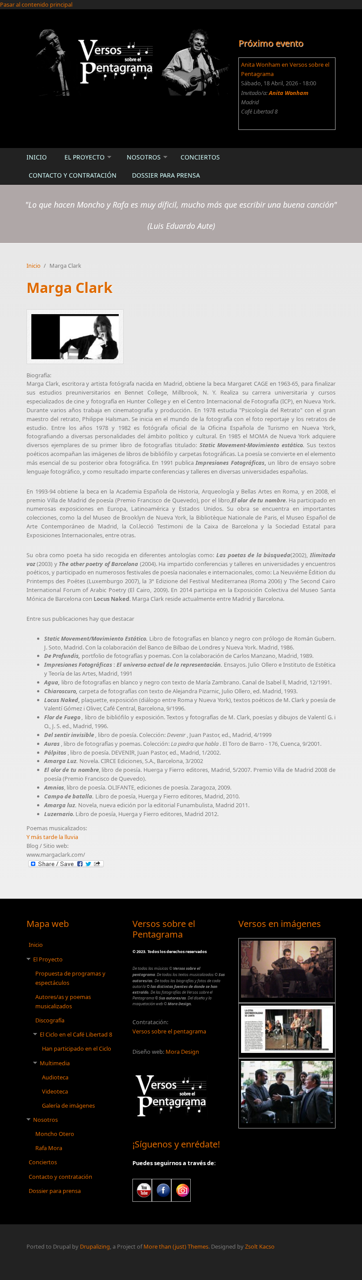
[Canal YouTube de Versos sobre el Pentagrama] (142, 1190)
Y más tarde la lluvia (52, 837)
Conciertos (200, 157)
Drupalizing (95, 1246)
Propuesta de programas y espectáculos (70, 978)
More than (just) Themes (175, 1246)
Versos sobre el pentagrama (169, 1031)
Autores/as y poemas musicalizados (63, 1001)
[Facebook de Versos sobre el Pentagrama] (162, 1190)
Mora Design (182, 1052)
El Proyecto (84, 157)
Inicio (36, 157)
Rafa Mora (48, 1148)
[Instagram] (181, 1190)
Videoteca (55, 1091)
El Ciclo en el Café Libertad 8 (76, 1034)
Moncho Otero (54, 1134)
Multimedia (55, 1063)
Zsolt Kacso (260, 1246)
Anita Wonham (289, 93)
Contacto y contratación (73, 175)
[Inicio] (128, 61)
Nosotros (144, 157)
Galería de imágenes (68, 1105)
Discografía (49, 1020)
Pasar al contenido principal (36, 4)
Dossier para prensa (166, 175)
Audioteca (55, 1077)
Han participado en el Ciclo (76, 1048)
